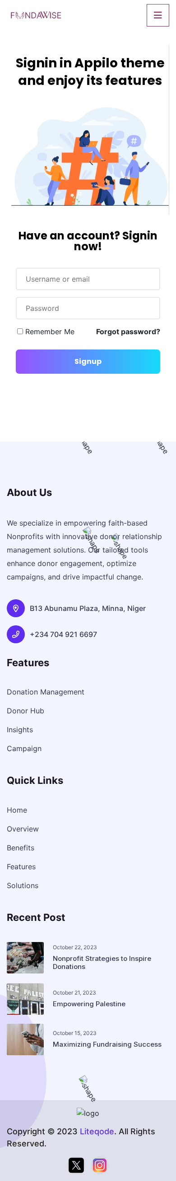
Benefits (20, 847)
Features (21, 866)
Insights (20, 729)
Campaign (24, 748)
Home (17, 809)
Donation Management (45, 691)
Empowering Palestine (89, 1004)
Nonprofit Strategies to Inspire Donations (102, 962)
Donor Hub (25, 710)
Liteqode (97, 1131)
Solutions (22, 885)
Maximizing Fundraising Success (107, 1044)
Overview (23, 828)
